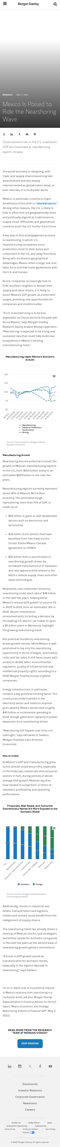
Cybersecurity (41, 1126)
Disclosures (30, 1084)
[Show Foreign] (38, 884)
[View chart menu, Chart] (54, 376)
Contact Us (16, 1123)
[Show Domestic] (23, 884)
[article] (30, 534)
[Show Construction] (26, 430)
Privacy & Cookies (30, 1129)
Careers (30, 1109)
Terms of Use (10, 1129)
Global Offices (34, 1123)
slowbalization (46, 203)
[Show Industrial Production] (30, 427)
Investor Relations (30, 1090)
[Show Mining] (23, 432)
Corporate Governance (30, 1097)
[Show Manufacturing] (27, 425)
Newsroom (30, 1103)
